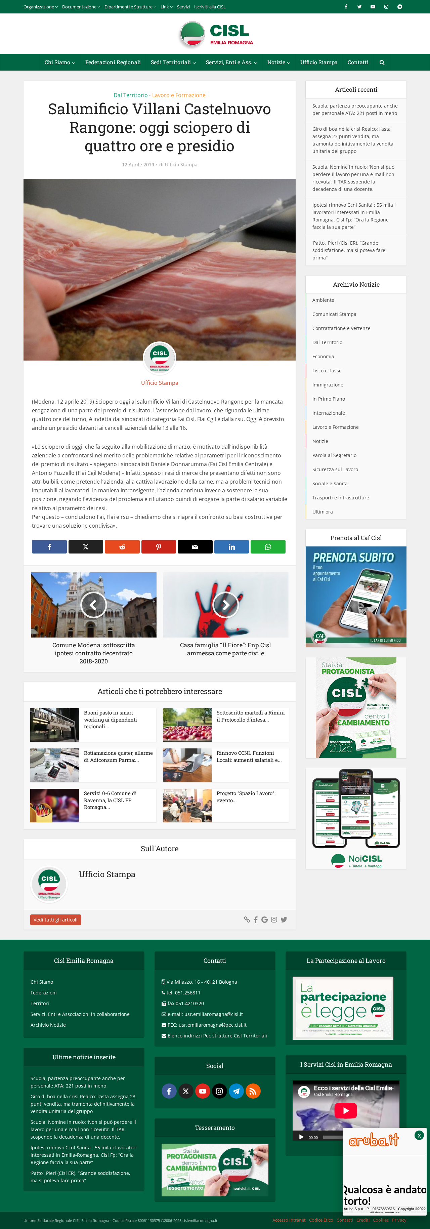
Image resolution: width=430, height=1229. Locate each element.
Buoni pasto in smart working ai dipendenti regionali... (110, 719)
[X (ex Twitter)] (186, 1091)
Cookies (381, 1220)
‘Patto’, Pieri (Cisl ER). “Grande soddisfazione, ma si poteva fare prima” (348, 250)
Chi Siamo (57, 62)
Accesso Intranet (289, 1220)
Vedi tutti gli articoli (56, 919)
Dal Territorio (131, 95)
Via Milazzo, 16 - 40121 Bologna (202, 982)
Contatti (358, 62)
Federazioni (44, 992)
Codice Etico (321, 1220)
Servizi (183, 7)
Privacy (399, 1220)
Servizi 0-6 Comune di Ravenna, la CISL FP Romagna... (110, 800)
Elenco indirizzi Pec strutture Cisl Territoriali (217, 1035)
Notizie (276, 62)
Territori (40, 1003)
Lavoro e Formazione (179, 95)
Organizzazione (39, 7)
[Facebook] (169, 1091)
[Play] (301, 1136)
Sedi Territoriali (171, 62)
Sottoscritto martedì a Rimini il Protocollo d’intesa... (251, 716)
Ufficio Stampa (319, 62)
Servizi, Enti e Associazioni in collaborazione (80, 1014)
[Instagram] (219, 1091)
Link (165, 7)
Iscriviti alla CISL (210, 7)
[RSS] (253, 1091)
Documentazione (79, 7)
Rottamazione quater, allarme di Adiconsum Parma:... (118, 756)
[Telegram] (236, 1091)
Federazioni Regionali (113, 62)
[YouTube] (202, 1091)
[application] (346, 1110)
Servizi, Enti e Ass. (229, 62)
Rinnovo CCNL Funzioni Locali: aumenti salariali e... (249, 756)
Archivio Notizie (48, 1025)
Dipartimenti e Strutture (128, 7)
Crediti (363, 1220)
